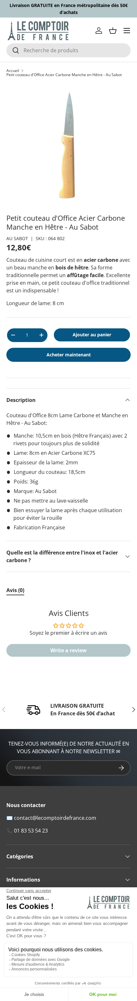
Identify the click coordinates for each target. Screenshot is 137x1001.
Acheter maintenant (69, 355)
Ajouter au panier (92, 335)
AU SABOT (17, 238)
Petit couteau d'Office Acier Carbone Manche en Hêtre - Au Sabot (64, 75)
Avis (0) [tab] (15, 590)
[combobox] (68, 50)
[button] (113, 31)
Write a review (68, 650)
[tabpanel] (68, 636)
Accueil (12, 71)
